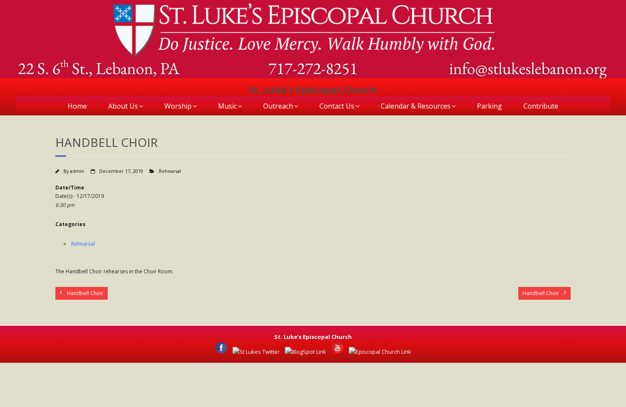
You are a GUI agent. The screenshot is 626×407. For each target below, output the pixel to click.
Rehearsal (170, 171)
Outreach (278, 106)
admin (77, 171)
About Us (123, 106)
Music (227, 106)
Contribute (540, 106)
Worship (178, 106)
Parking (489, 106)
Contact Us (336, 106)
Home (77, 106)
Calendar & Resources (416, 106)
